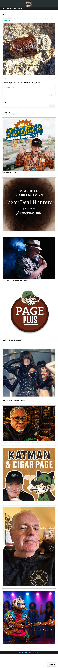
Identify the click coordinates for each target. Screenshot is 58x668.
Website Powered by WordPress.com (28, 652)
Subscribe (52, 664)
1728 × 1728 (23, 19)
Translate (13, 114)
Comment (50, 95)
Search (4, 102)
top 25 (20, 9)
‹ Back (4, 78)
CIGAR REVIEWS (11, 9)
